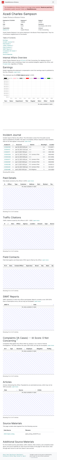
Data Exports (20, 454)
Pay (51, 184)
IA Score (23, 60)
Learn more (17, 72)
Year (5, 101)
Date (12, 223)
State (47, 265)
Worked (45, 184)
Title (26, 101)
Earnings (5, 40)
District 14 (6, 30)
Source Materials (7, 54)
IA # (5, 348)
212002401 (7, 167)
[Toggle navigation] (53, 2)
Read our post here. (47, 7)
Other (45, 101)
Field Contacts (7, 47)
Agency (25, 223)
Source (52, 223)
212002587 (7, 162)
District (32, 144)
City (42, 265)
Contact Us (19, 456)
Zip (52, 265)
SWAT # (6, 304)
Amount (39, 223)
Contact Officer (19, 265)
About (4, 454)
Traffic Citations (8, 45)
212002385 (7, 164)
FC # (5, 265)
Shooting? (44, 144)
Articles (5, 52)
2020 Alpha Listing (9, 434)
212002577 (7, 159)
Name (11, 101)
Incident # (7, 144)
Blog (15, 456)
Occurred (19, 144)
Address (31, 184)
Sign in (24, 456)
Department (19, 101)
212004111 (7, 152)
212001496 (7, 169)
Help (8, 454)
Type (16, 184)
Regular (33, 101)
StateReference (31, 9)
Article (39, 390)
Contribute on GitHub (8, 456)
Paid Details (7, 43)
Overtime (52, 101)
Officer (10, 184)
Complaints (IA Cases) (10, 51)
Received (19, 348)
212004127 (7, 149)
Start (38, 184)
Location (32, 223)
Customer (23, 184)
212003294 (7, 154)
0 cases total (6, 64)
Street (37, 265)
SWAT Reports (7, 49)
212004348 (7, 157)
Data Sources (13, 454)
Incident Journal (8, 42)
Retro (39, 101)
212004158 (7, 147)
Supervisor (29, 265)
